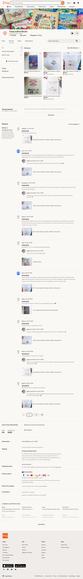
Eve (23, 150)
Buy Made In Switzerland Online (70, 517)
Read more (51, 115)
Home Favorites (31, 6)
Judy (23, 242)
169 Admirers (5, 71)
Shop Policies (29, 41)
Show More (41, 524)
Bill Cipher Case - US (27, 509)
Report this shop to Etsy (8, 77)
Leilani (28, 160)
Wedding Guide (61, 6)
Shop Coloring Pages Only (8, 511)
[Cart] (78, 3)
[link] (24, 415)
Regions (78, 576)
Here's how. (58, 467)
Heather (24, 128)
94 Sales (4, 68)
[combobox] (35, 3)
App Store (8, 565)
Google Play (20, 565)
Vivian (23, 216)
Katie (23, 299)
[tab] (12, 48)
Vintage (51, 6)
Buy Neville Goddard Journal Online (11, 509)
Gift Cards (71, 6)
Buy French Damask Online (29, 517)
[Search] (63, 3)
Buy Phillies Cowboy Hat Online (70, 509)
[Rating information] (10, 35)
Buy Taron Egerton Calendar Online (51, 509)
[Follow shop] (77, 33)
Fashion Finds (42, 6)
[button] (72, 33)
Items (3, 41)
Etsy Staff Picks (19, 6)
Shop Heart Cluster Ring (8, 517)
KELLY (23, 321)
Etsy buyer (24, 182)
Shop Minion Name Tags (48, 517)
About (19, 41)
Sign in (69, 3)
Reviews (11, 41)
